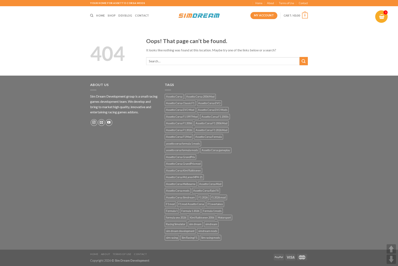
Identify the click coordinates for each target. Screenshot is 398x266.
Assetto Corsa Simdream (180, 197)
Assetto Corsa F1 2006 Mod (211, 123)
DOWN (391, 259)
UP (391, 249)
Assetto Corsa (174, 96)
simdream (211, 224)
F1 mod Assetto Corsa (191, 204)
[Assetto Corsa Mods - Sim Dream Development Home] (199, 15)
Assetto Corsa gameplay (216, 150)
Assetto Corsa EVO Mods (212, 109)
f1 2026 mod (218, 197)
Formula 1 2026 (190, 211)
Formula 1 (172, 211)
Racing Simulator (175, 224)
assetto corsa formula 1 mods (183, 143)
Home (258, 3)
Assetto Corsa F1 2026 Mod (211, 130)
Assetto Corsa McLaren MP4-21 (184, 177)
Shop (111, 15)
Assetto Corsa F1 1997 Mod (182, 116)
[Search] (91, 15)
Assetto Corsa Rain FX (206, 190)
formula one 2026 (176, 217)
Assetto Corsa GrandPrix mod (183, 163)
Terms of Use (286, 3)
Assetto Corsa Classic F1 (180, 103)
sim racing (172, 237)
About (270, 3)
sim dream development (180, 231)
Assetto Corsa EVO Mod (180, 109)
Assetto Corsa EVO (209, 103)
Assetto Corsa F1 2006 (179, 123)
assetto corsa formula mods (182, 150)
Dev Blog (125, 15)
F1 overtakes (215, 204)
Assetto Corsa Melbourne (180, 184)
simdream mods (207, 231)
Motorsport (224, 217)
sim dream (195, 224)
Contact (303, 3)
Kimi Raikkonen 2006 (202, 217)
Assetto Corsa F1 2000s (215, 116)
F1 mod (170, 204)
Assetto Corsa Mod (210, 184)
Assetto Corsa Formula (208, 136)
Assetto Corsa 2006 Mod (200, 96)
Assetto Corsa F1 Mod (179, 136)
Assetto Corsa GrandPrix (180, 157)
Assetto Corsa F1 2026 (179, 130)
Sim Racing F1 (189, 237)
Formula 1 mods (212, 211)
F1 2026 (203, 197)
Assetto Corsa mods (177, 190)
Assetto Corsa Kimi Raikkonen (183, 170)
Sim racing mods (210, 237)
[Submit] (304, 61)
